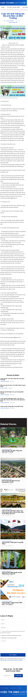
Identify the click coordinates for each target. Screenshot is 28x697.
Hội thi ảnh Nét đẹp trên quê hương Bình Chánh (12, 392)
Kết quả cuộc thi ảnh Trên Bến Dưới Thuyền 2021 (12, 385)
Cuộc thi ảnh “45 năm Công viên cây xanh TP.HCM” (12, 379)
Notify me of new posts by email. (9, 637)
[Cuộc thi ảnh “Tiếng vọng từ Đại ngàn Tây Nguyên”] (13, 590)
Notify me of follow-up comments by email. (11, 635)
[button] (24, 3)
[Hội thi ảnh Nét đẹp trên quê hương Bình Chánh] (13, 468)
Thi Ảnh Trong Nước (13, 22)
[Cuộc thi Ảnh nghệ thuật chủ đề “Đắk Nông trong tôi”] (13, 559)
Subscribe (18, 675)
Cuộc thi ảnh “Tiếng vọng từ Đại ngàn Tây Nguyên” (12, 603)
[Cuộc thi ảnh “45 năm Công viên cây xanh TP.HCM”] (13, 438)
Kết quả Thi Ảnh (3, 388)
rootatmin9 (4, 515)
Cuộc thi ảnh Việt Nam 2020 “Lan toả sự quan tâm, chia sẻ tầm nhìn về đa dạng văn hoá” (12, 400)
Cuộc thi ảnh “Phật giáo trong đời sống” (11, 406)
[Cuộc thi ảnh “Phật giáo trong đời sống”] (13, 529)
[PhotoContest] (5, 21)
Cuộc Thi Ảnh (4, 453)
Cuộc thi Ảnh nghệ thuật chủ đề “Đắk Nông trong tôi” (12, 573)
